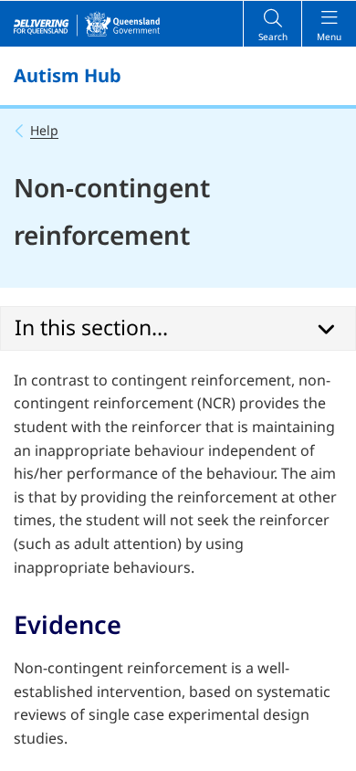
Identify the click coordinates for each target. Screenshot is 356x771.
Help (44, 130)
